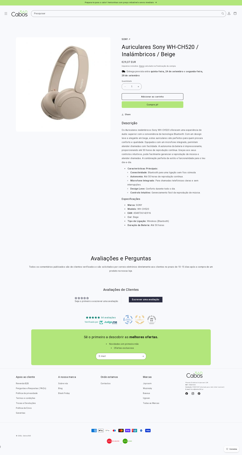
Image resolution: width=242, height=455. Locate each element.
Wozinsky (147, 388)
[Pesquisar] (223, 13)
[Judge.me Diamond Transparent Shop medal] (128, 319)
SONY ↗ (126, 39)
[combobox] (128, 13)
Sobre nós (63, 383)
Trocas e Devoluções (26, 403)
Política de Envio (24, 408)
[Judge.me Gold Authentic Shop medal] (139, 319)
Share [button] (128, 114)
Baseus (146, 393)
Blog (60, 388)
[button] (6, 13)
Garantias (20, 413)
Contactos (105, 383)
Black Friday (64, 393)
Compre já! (152, 105)
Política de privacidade (27, 393)
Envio (141, 66)
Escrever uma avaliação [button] (145, 299)
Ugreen (146, 398)
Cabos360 (27, 436)
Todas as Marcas (151, 403)
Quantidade (127, 81)
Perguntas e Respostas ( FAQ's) (31, 388)
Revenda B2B (22, 383)
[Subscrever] (143, 356)
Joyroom (147, 383)
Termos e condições (25, 398)
